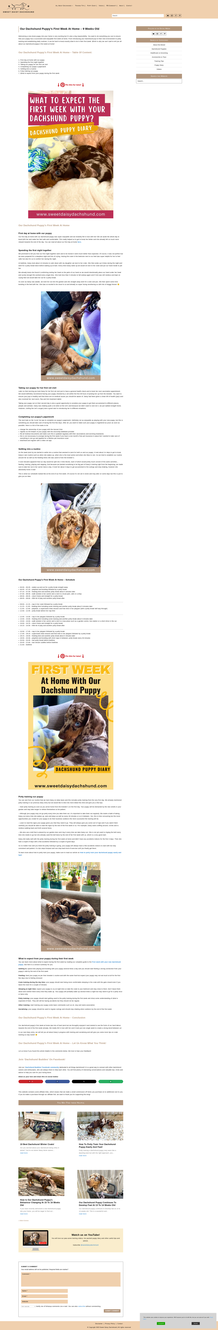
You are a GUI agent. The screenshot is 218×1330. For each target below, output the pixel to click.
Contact (129, 5)
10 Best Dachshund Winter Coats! (37, 1144)
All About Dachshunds (64, 5)
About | (121, 5)
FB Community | (111, 5)
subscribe (81, 1306)
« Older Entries (23, 1220)
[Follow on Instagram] (171, 15)
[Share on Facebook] (57, 1081)
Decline (196, 1323)
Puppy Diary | (92, 5)
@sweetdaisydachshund (90, 1245)
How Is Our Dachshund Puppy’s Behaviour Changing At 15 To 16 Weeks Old (40, 1202)
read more (24, 1153)
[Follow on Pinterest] (179, 15)
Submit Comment (112, 1311)
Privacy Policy (110, 1323)
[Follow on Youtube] (167, 15)
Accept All (161, 1323)
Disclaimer (99, 1323)
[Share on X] (84, 1081)
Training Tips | (80, 5)
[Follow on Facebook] (175, 15)
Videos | (101, 5)
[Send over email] (111, 1081)
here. (80, 242)
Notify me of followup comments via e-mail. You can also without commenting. (68, 1306)
